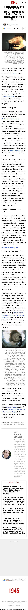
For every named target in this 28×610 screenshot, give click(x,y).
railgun (13, 73)
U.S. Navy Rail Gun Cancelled (8, 424)
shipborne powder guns (10, 247)
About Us (4, 601)
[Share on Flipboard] (20, 28)
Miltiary (11, 422)
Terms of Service (11, 603)
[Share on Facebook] (14, 28)
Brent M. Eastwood (12, 24)
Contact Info (17, 601)
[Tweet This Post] (17, 28)
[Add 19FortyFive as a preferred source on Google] (8, 28)
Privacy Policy (23, 601)
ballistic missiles (15, 150)
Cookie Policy (18, 603)
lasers (11, 315)
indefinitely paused (8, 96)
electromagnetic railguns (10, 119)
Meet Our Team (10, 601)
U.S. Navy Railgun (20, 424)
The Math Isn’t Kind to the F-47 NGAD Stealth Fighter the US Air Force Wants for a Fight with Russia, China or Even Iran (13, 511)
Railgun (22, 422)
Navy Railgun (17, 422)
